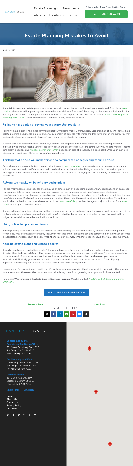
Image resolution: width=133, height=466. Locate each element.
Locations (55, 15)
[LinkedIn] (60, 314)
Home (9, 396)
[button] (89, 348)
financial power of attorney (44, 149)
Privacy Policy (13, 405)
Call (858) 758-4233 (106, 14)
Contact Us (12, 402)
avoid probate (72, 166)
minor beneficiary (68, 201)
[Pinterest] (73, 314)
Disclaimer (12, 408)
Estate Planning (45, 8)
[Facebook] (53, 314)
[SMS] (79, 314)
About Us (11, 399)
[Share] (86, 314)
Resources (69, 8)
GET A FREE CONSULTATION (66, 292)
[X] (47, 314)
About (38, 15)
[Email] (66, 314)
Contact (73, 15)
